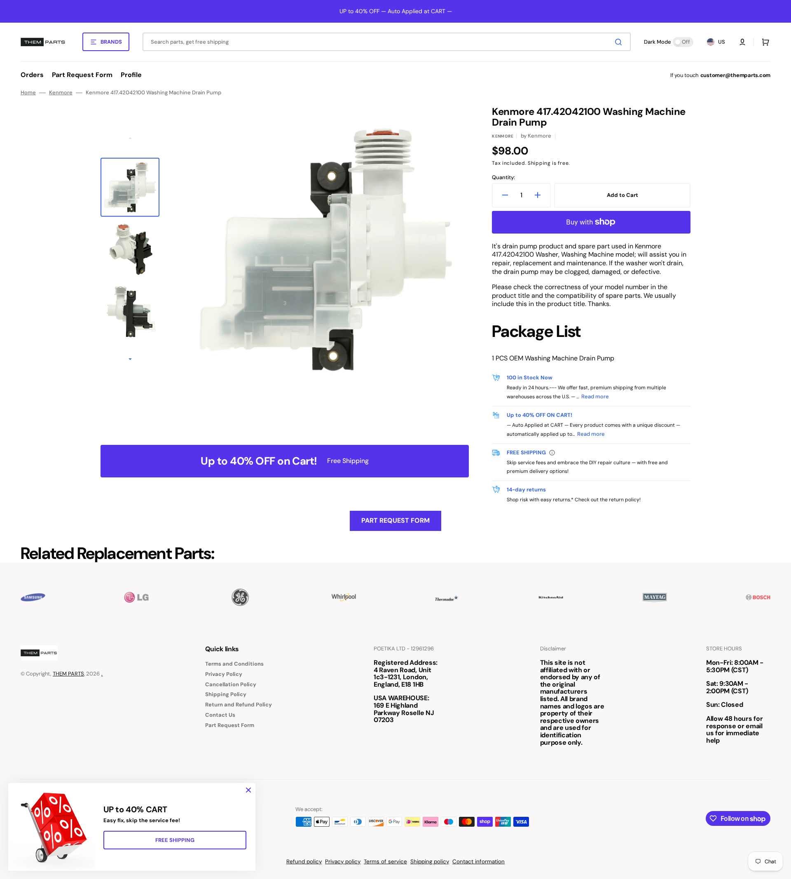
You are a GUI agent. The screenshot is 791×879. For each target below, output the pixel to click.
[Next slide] (130, 360)
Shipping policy (429, 861)
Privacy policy (342, 861)
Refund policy (304, 861)
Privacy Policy (223, 674)
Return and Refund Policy (238, 704)
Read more (595, 396)
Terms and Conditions (234, 664)
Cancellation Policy (230, 684)
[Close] (248, 790)
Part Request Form (395, 520)
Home (28, 92)
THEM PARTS (68, 673)
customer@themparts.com (735, 75)
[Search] (620, 42)
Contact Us (220, 714)
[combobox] (387, 42)
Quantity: (503, 177)
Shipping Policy (225, 694)
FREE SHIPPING (174, 840)
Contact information (478, 861)
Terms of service (385, 861)
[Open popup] (552, 453)
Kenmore (61, 92)
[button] (742, 42)
